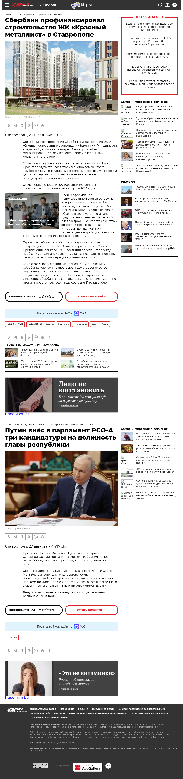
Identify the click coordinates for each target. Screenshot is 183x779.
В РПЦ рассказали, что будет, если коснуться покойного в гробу (154, 211)
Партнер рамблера (60, 766)
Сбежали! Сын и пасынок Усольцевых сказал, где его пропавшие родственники (157, 133)
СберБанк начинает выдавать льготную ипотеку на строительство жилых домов (93, 364)
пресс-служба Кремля (17, 528)
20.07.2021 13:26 (13, 14)
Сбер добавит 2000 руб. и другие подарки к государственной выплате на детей (39, 364)
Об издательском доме (43, 709)
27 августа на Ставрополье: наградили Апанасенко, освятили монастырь (149, 69)
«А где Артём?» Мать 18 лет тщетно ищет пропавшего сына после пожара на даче (155, 109)
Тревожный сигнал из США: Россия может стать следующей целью (155, 188)
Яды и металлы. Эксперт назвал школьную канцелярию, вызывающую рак (153, 156)
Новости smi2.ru (17, 414)
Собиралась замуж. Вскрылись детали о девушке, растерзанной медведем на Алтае (154, 483)
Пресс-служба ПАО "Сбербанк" (22, 117)
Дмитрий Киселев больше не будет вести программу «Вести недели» (155, 223)
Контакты (59, 713)
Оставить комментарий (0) (91, 296)
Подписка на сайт (40, 713)
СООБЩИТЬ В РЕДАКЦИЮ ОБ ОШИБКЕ (49, 717)
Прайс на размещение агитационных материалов (98, 713)
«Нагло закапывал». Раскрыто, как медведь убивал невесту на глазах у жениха (156, 495)
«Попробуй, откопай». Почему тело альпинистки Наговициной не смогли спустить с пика (156, 436)
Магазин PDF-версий (103, 709)
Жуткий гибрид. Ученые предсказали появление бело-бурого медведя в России (157, 121)
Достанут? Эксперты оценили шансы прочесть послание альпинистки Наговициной (157, 168)
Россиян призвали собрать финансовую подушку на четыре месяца (153, 236)
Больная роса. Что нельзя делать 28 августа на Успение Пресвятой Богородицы (149, 26)
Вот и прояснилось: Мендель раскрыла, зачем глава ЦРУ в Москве (156, 199)
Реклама (83, 709)
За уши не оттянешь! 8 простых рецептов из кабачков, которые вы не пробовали (157, 448)
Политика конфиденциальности (149, 713)
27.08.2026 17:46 (13, 424)
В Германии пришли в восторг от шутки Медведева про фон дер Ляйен (156, 247)
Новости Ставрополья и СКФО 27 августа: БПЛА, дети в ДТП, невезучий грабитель (149, 41)
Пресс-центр (67, 709)
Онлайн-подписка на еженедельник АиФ (142, 709)
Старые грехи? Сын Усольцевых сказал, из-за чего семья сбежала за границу (156, 460)
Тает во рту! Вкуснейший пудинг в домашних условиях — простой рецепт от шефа (155, 144)
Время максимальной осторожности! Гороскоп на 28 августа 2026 (149, 55)
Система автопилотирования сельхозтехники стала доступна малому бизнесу (94, 352)
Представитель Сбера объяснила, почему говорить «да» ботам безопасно (39, 352)
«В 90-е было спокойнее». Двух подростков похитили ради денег (155, 470)
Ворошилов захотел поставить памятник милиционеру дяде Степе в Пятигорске (149, 84)
